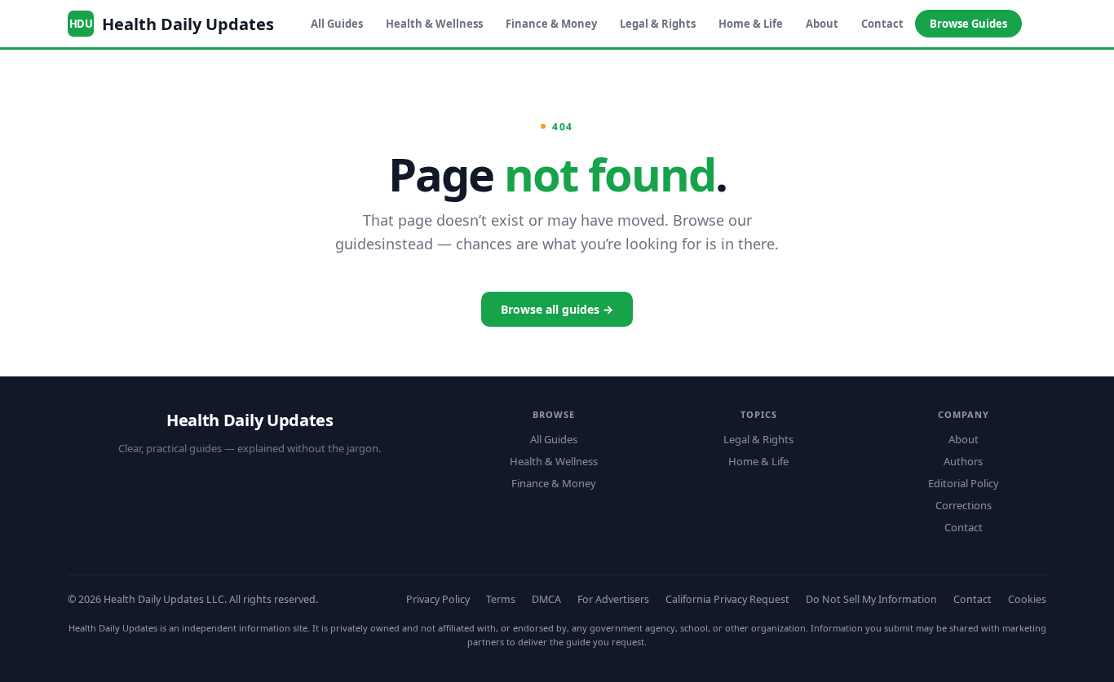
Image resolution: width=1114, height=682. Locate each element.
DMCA (546, 599)
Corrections (963, 505)
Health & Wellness (434, 23)
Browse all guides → (557, 309)
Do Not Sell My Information (871, 599)
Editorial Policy (963, 483)
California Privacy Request (727, 599)
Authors (963, 461)
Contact (882, 23)
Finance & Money (551, 23)
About (822, 23)
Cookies (1027, 599)
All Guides (337, 23)
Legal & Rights (658, 23)
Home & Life (750, 23)
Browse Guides (968, 23)
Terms (500, 599)
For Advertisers (613, 599)
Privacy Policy (438, 599)
